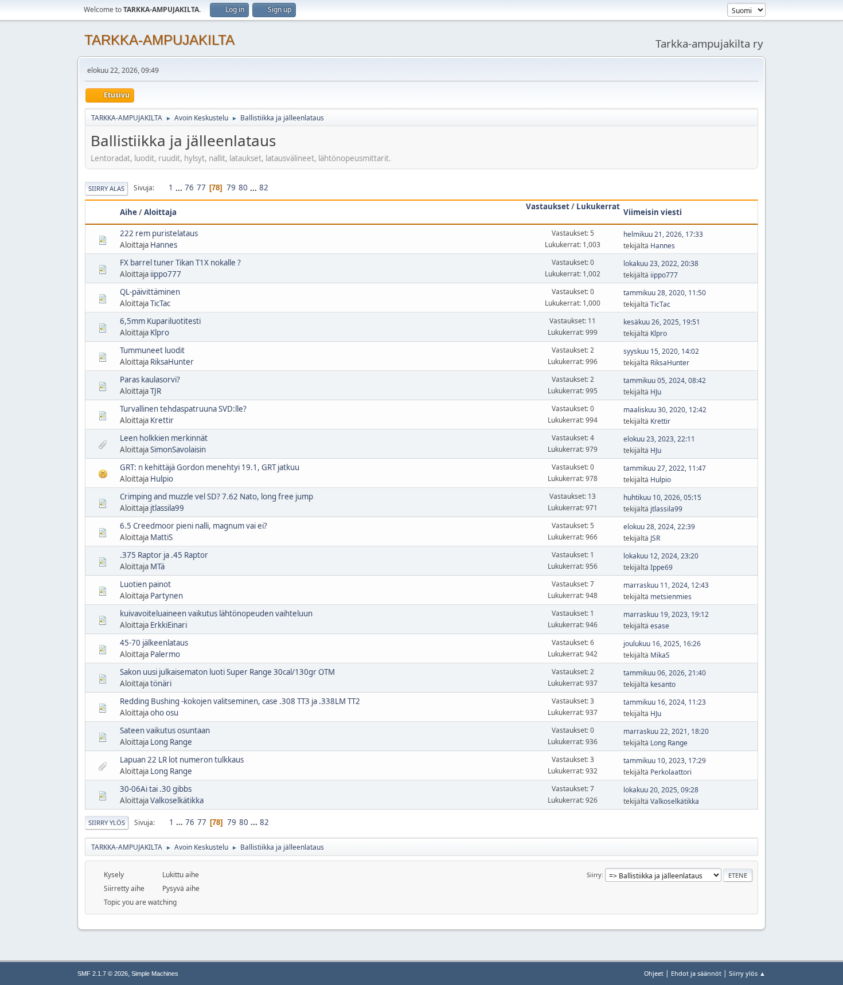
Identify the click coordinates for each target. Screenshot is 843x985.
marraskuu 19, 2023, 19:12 (666, 614)
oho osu (164, 713)
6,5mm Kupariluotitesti (160, 321)
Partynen (166, 596)
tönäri (160, 683)
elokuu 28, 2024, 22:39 (659, 526)
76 (189, 187)
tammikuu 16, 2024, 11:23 (664, 702)
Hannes (163, 245)
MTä (157, 566)
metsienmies (671, 596)
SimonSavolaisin (178, 449)
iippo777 (165, 274)
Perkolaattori (671, 772)
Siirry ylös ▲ (747, 973)
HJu (655, 392)
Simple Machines (154, 973)
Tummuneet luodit (152, 350)
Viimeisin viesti (652, 212)
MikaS (660, 655)
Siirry (594, 874)
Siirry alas (106, 188)
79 (231, 187)
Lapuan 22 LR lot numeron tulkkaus (182, 760)
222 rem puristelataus (159, 233)
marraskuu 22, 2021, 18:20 (666, 731)
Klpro (159, 332)
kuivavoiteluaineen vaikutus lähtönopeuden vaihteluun (216, 613)
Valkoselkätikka (177, 800)
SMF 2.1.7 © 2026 (102, 973)
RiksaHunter (172, 362)
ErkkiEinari (168, 625)
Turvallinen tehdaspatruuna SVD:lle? (183, 409)
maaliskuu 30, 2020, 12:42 (665, 410)
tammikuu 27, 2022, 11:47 (664, 468)
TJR (155, 391)
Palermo (165, 654)
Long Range (171, 742)
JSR (655, 538)
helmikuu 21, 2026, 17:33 (663, 234)
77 (201, 187)
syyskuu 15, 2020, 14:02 (661, 351)
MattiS (161, 537)
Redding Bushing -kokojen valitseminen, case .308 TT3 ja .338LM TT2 (240, 701)
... (179, 187)
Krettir (162, 420)
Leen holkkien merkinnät (164, 438)
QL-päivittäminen (150, 292)
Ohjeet (654, 973)
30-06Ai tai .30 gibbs (156, 789)
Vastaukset (547, 206)
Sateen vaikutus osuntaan (165, 730)
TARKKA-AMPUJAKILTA (159, 40)
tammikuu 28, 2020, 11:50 (664, 293)
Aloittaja (160, 212)
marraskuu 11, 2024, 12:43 (666, 585)
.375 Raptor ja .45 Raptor (164, 555)
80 (243, 187)
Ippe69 (661, 567)
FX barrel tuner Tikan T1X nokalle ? (180, 262)
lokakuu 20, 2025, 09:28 (660, 790)
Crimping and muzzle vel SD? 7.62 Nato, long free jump (216, 496)
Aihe (128, 212)
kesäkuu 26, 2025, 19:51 (661, 322)
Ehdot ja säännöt (696, 973)
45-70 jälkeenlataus (154, 643)
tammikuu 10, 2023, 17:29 (664, 760)
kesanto (663, 684)
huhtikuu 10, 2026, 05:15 (662, 497)
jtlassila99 (167, 508)
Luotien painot (145, 584)
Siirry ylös (106, 822)
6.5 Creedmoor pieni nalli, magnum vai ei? (193, 526)
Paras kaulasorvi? (150, 379)
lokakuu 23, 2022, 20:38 (660, 263)
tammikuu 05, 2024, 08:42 (664, 380)
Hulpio (161, 479)
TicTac (160, 303)
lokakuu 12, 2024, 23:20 (660, 556)
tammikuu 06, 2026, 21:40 (664, 673)
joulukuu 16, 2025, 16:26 (662, 643)
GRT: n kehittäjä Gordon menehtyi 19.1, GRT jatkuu (209, 467)
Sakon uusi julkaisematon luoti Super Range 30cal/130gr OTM (227, 672)
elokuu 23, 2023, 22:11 (659, 439)
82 (263, 187)
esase (659, 626)
